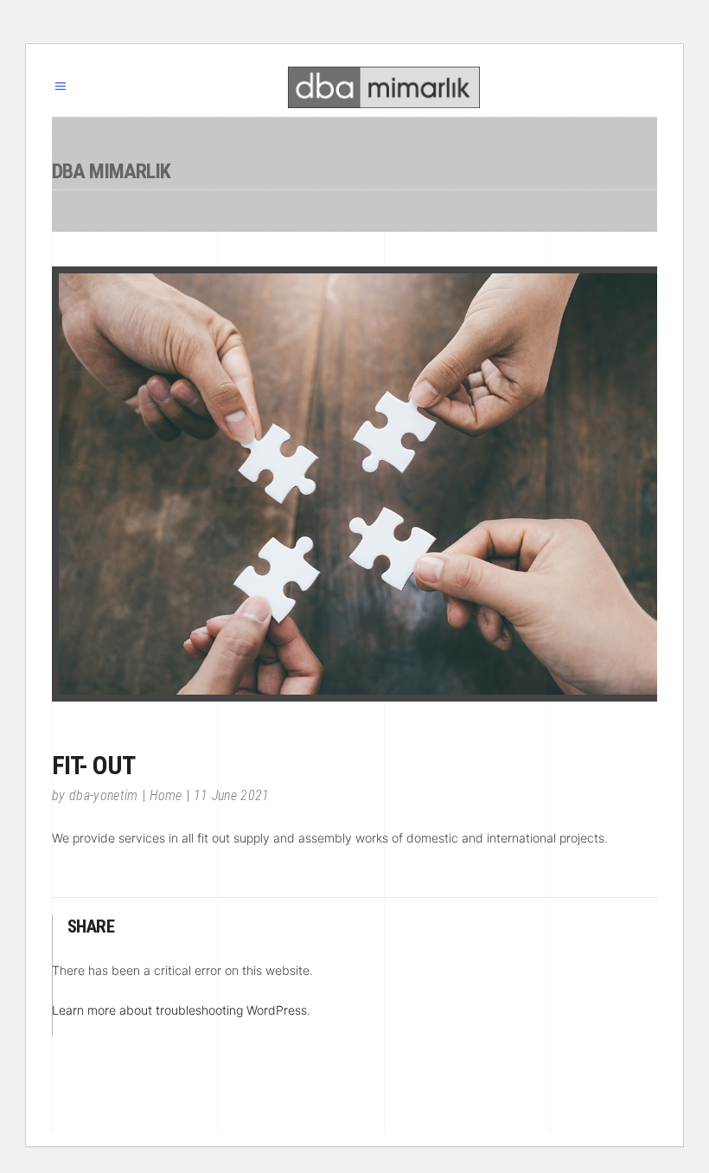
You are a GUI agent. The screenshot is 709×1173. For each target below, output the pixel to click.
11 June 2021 (232, 795)
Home (166, 795)
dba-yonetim (103, 795)
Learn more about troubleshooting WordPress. (181, 1010)
